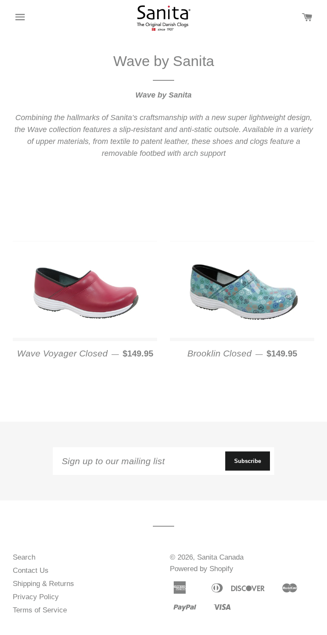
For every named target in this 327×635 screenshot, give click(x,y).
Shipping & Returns (43, 584)
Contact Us (31, 570)
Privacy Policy (36, 597)
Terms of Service (40, 610)
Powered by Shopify (201, 569)
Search (24, 557)
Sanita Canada (220, 557)
